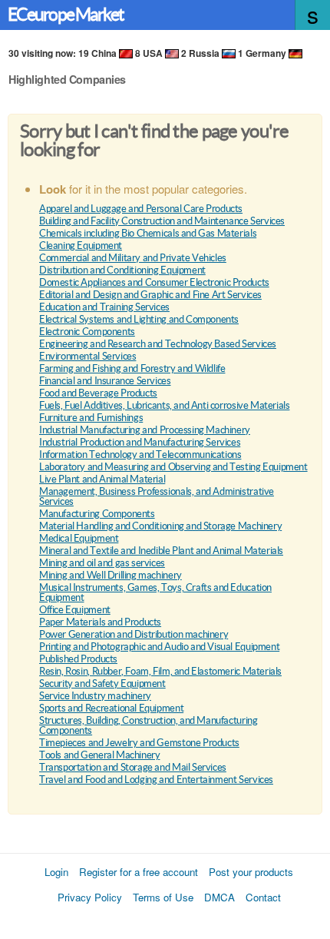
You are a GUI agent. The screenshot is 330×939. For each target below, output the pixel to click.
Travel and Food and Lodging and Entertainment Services (156, 779)
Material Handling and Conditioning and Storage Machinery (160, 526)
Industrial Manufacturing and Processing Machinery (144, 430)
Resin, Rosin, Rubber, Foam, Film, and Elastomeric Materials (160, 671)
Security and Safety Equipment (102, 683)
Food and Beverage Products (98, 393)
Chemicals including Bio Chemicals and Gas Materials (147, 233)
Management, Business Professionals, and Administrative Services (156, 496)
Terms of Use (163, 897)
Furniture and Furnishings (91, 417)
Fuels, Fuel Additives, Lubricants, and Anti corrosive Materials (164, 405)
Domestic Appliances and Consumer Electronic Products (154, 282)
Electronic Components (87, 331)
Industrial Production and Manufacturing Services (139, 442)
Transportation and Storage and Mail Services (132, 767)
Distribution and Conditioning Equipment (122, 270)
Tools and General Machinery (99, 755)
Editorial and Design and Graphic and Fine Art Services (150, 294)
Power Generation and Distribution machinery (133, 634)
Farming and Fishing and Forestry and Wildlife (132, 368)
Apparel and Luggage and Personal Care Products (141, 208)
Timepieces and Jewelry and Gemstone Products (139, 742)
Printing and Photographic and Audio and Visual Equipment (159, 646)
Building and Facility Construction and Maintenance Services (162, 221)
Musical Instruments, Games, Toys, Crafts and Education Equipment (155, 592)
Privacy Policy (90, 897)
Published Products (78, 659)
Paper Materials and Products (100, 622)
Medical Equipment (78, 538)
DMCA (219, 897)
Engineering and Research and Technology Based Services (157, 344)
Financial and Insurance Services (105, 381)
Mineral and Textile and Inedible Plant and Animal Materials (161, 550)
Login (56, 871)
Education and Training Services (104, 307)
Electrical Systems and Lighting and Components (139, 319)
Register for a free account (138, 871)
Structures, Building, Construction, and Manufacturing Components (148, 725)
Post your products (251, 871)
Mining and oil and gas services (102, 563)
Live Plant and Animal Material (102, 479)
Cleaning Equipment (80, 245)
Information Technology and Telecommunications (140, 454)
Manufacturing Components (97, 513)
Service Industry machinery (95, 696)
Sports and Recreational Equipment (111, 708)
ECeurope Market (66, 15)
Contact (263, 897)
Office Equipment (75, 609)
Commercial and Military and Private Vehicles (132, 258)
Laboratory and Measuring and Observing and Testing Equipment (173, 467)
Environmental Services (87, 356)
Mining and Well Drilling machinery (110, 575)
